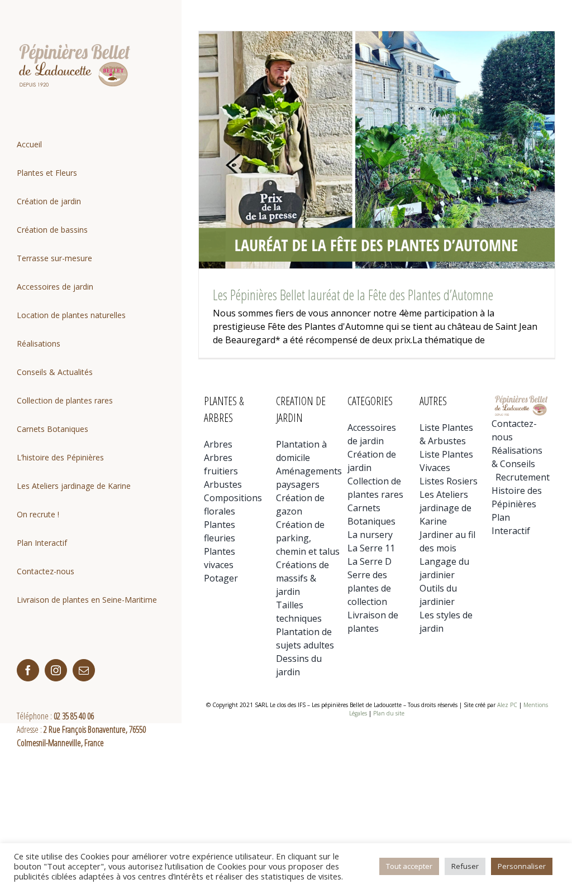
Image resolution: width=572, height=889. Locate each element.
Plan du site (388, 713)
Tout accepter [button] (409, 866)
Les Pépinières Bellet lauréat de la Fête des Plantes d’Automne (353, 294)
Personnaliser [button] (522, 866)
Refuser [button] (465, 866)
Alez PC (507, 705)
